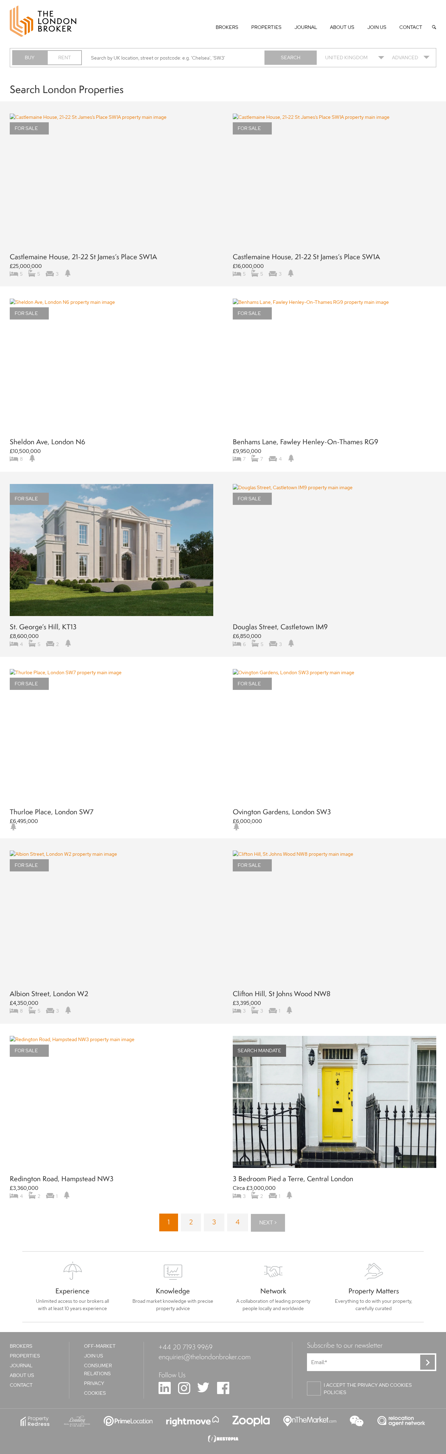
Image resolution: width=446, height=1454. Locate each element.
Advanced (405, 57)
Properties (266, 27)
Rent (64, 57)
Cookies (95, 1393)
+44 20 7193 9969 (186, 1346)
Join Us (376, 27)
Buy (29, 57)
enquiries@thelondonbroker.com (205, 1356)
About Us (342, 27)
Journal (305, 27)
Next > (268, 1222)
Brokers (227, 27)
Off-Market (100, 1346)
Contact (410, 27)
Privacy (94, 1383)
